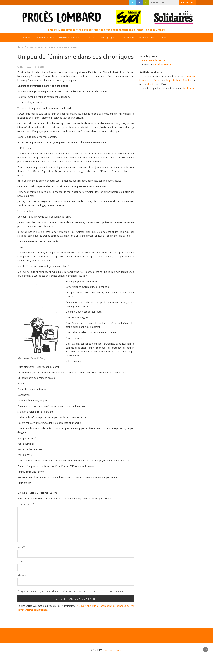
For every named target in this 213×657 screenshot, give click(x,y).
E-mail (21, 561)
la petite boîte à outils (178, 80)
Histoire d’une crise (69, 37)
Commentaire (25, 504)
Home (20, 47)
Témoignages (107, 37)
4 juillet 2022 (25, 66)
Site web (22, 575)
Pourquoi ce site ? (44, 37)
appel (157, 80)
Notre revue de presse (153, 60)
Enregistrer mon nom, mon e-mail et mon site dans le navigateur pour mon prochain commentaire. (70, 591)
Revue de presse (148, 37)
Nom (21, 547)
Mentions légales (113, 650)
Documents (128, 37)
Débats (91, 37)
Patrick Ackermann (163, 64)
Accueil (26, 37)
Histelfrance (188, 88)
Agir (164, 37)
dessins (151, 84)
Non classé (30, 47)
